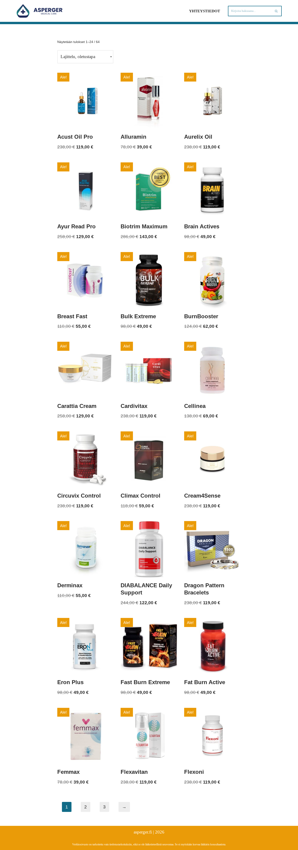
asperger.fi (143, 832)
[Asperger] (39, 11)
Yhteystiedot (204, 11)
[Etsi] (276, 11)
